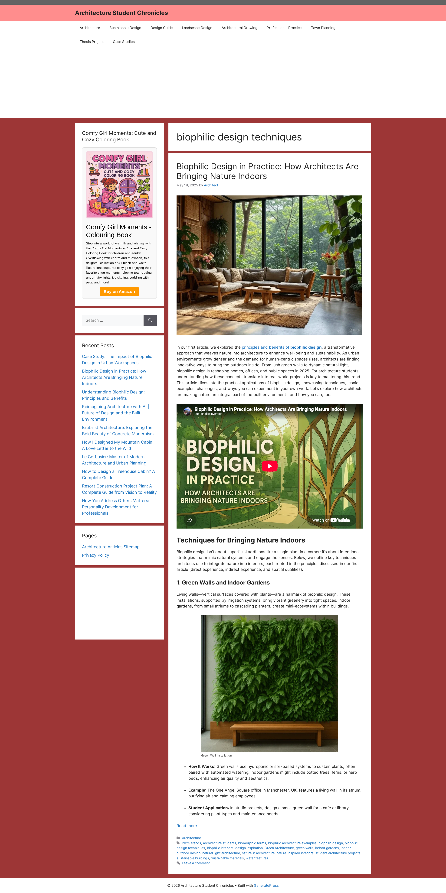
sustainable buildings (193, 858)
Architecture (90, 28)
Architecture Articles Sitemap (111, 546)
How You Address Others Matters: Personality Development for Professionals (115, 507)
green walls (304, 848)
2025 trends (191, 843)
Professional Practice (284, 28)
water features (257, 858)
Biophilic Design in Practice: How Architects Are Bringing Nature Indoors (114, 377)
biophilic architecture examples (292, 843)
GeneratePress (266, 885)
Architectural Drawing (239, 28)
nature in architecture (258, 853)
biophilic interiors (220, 848)
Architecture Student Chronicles (121, 12)
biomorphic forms (252, 843)
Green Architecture (279, 848)
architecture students (219, 843)
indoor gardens (327, 848)
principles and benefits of (282, 347)
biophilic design (330, 843)
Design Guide (162, 28)
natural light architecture (221, 853)
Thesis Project (92, 41)
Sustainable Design (125, 28)
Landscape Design (197, 28)
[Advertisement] (223, 83)
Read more (187, 825)
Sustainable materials (227, 858)
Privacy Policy (95, 555)
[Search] (150, 320)
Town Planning (323, 28)
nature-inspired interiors (295, 853)
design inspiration (249, 848)
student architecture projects (338, 853)
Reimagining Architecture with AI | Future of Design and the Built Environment (115, 413)
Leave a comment (196, 863)
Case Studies (124, 41)
